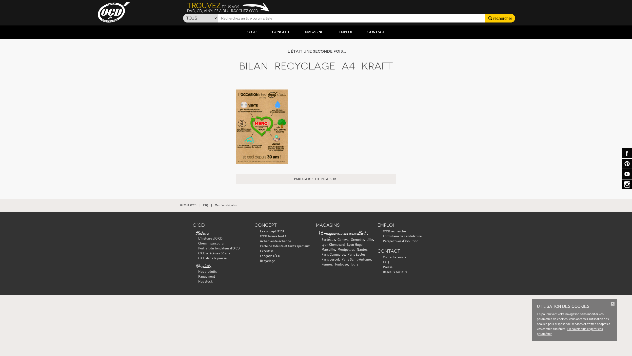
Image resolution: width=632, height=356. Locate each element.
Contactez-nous (394, 257)
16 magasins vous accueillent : (343, 233)
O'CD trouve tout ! (273, 236)
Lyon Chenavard (333, 245)
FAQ (205, 205)
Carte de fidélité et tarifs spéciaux (285, 246)
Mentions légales (226, 205)
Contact (376, 32)
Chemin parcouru (211, 243)
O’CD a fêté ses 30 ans (214, 253)
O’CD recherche (394, 231)
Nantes (362, 249)
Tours (354, 264)
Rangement (206, 276)
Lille (370, 240)
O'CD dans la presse (212, 258)
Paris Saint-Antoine (356, 259)
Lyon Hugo (354, 245)
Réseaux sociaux (395, 272)
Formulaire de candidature (402, 236)
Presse (388, 267)
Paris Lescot (330, 259)
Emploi (345, 32)
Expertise (267, 251)
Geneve (342, 240)
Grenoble (357, 240)
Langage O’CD (270, 256)
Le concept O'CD (272, 231)
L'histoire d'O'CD (210, 238)
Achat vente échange (275, 241)
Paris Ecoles (356, 254)
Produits (203, 267)
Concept (280, 32)
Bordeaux (328, 240)
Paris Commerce (333, 254)
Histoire (202, 233)
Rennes (326, 264)
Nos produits (207, 271)
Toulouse (341, 264)
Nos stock (205, 281)
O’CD (252, 32)
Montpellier (345, 249)
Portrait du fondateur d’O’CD (219, 248)
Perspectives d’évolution (400, 241)
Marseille (328, 249)
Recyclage (267, 261)
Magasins (314, 32)
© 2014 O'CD (188, 205)
